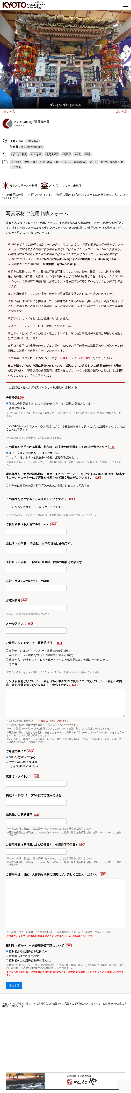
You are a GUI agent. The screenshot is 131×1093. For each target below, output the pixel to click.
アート (93, 162)
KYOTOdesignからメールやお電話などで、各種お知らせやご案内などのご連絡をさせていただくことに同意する (65, 428)
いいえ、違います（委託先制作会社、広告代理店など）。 (44, 457)
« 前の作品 (8, 111)
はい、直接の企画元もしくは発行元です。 (34, 452)
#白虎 (78, 154)
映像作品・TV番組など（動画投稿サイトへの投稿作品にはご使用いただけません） (59, 659)
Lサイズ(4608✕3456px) (23, 766)
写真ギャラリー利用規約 (75, 358)
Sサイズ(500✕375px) (21, 757)
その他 (12, 664)
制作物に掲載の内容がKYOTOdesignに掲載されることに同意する (48, 485)
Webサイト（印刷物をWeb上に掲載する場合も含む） (41, 655)
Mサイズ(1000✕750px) (22, 761)
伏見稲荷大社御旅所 (31, 146)
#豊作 (87, 154)
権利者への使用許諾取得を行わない (30, 960)
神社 (26, 162)
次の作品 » (122, 111)
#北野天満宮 (52, 154)
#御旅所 (66, 154)
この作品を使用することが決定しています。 (35, 506)
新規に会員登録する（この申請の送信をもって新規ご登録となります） (52, 403)
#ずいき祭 (36, 154)
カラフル (16, 167)
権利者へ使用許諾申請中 (23, 955)
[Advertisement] (65, 1040)
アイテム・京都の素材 (74, 162)
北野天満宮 (32, 141)
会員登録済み (16, 408)
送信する (14, 985)
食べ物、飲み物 (108, 162)
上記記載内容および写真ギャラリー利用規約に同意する (42, 387)
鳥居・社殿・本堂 (42, 162)
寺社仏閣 (16, 162)
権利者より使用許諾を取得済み (27, 951)
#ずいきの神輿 (19, 154)
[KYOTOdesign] (24, 7)
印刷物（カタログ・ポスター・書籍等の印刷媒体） (40, 650)
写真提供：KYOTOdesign (52, 720)
